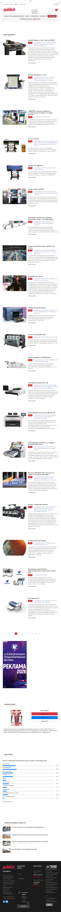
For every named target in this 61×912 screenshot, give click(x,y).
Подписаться (45, 714)
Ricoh (43, 278)
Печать (47, 77)
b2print (45, 510)
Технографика (49, 386)
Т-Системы (49, 80)
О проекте (7, 871)
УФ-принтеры (53, 385)
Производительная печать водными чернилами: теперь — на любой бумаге (41, 218)
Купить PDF (44, 717)
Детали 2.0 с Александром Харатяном (43, 144)
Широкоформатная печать (47, 478)
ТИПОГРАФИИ (52, 16)
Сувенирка (41, 169)
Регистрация (23, 4)
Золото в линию (33, 139)
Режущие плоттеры (44, 44)
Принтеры (44, 415)
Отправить (23, 906)
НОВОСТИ (6, 16)
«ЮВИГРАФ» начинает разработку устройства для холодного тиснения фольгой (40, 112)
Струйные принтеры (50, 543)
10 (35, 633)
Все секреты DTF (33, 598)
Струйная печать (44, 544)
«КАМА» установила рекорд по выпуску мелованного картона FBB (30, 841)
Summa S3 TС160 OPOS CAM (37, 335)
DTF (41, 480)
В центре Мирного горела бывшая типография (24, 849)
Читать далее (32, 63)
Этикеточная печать (43, 142)
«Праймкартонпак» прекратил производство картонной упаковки (30, 834)
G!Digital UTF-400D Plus (35, 165)
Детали (54, 42)
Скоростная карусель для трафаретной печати (41, 247)
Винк (56, 337)
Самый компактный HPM (36, 189)
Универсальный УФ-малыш (37, 308)
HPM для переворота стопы (37, 75)
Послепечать (49, 42)
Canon (43, 359)
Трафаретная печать (50, 250)
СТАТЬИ (12, 16)
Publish (43, 42)
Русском (36, 169)
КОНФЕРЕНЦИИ (24, 19)
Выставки (51, 476)
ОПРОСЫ (30, 19)
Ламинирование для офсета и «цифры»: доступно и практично (41, 443)
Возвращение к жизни (35, 276)
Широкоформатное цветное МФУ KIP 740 (41, 413)
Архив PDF (44, 721)
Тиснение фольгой (46, 116)
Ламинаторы (53, 446)
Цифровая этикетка (53, 142)
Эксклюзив (36, 44)
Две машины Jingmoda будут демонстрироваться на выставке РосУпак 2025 (42, 570)
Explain (39, 602)
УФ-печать (54, 167)
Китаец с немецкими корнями (38, 504)
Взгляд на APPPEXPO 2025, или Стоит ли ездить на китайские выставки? (41, 473)
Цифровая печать (50, 221)
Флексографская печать (51, 506)
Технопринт (53, 480)
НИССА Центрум (44, 361)
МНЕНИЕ (16, 16)
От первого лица (44, 280)
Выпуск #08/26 (45, 710)
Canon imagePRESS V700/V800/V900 (39, 357)
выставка (44, 574)
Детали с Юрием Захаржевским (45, 223)
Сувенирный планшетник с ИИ (38, 383)
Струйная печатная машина (37, 541)
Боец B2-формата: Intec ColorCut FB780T (41, 40)
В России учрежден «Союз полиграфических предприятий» (28, 827)
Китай (43, 476)
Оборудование (37, 42)
